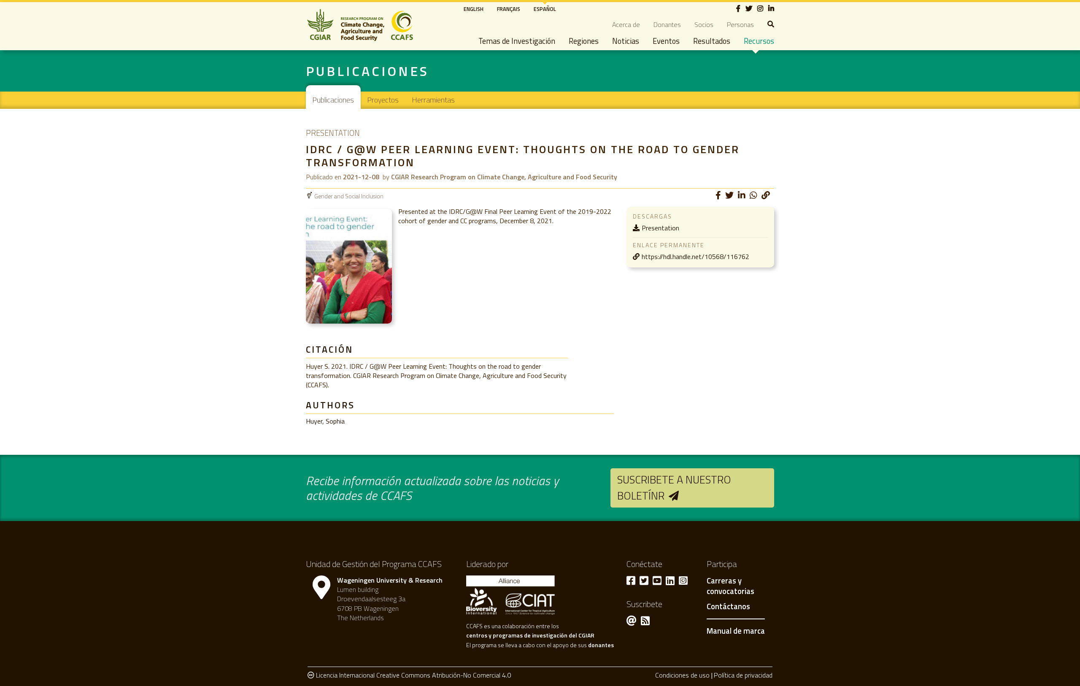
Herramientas (433, 99)
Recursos (759, 41)
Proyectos (383, 99)
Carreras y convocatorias (730, 586)
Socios (703, 24)
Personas (740, 24)
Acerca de (626, 24)
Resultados (711, 41)
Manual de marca (736, 631)
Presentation (660, 227)
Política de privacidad (743, 675)
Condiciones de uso (682, 675)
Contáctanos (728, 606)
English (473, 9)
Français (508, 9)
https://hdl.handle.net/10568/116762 (695, 256)
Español (545, 9)
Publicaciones (333, 99)
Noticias (625, 41)
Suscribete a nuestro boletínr (674, 487)
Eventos (666, 41)
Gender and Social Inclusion (348, 196)
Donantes (667, 24)
